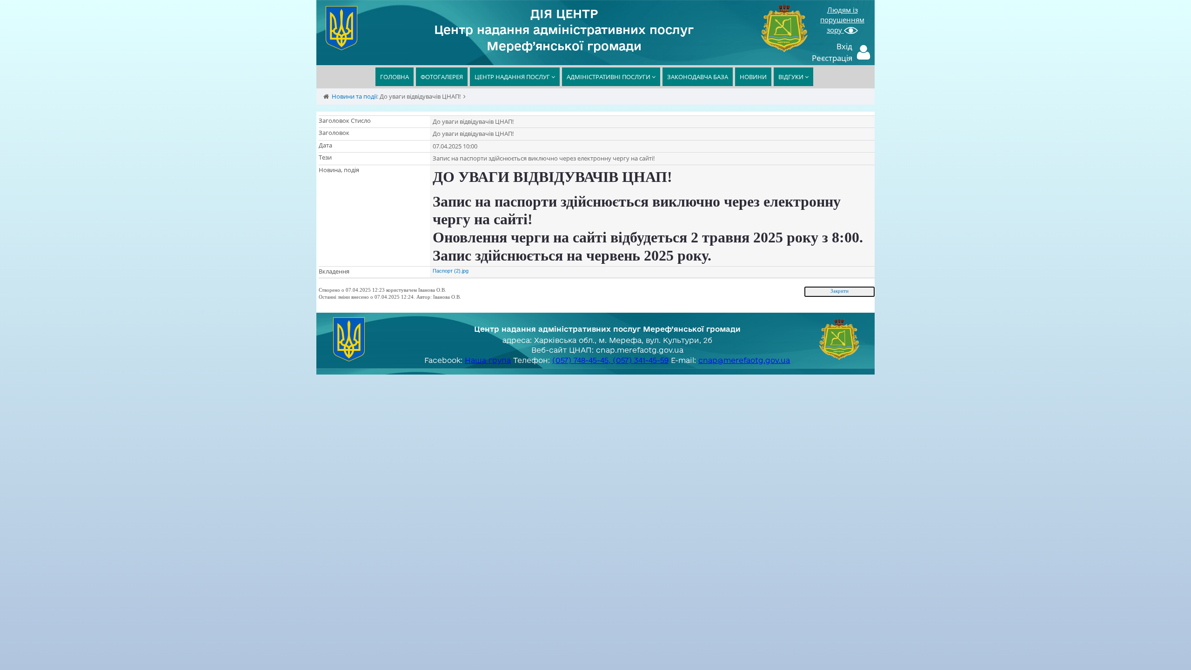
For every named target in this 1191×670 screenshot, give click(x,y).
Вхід (844, 46)
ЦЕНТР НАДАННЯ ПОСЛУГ (513, 77)
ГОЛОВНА (394, 77)
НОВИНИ (753, 77)
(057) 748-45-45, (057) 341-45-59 (610, 360)
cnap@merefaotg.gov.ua (744, 360)
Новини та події (354, 96)
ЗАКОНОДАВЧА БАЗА (697, 77)
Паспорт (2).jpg (450, 271)
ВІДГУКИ (791, 77)
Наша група (488, 360)
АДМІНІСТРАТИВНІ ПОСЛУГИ (609, 77)
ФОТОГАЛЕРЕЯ (442, 77)
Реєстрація (832, 58)
